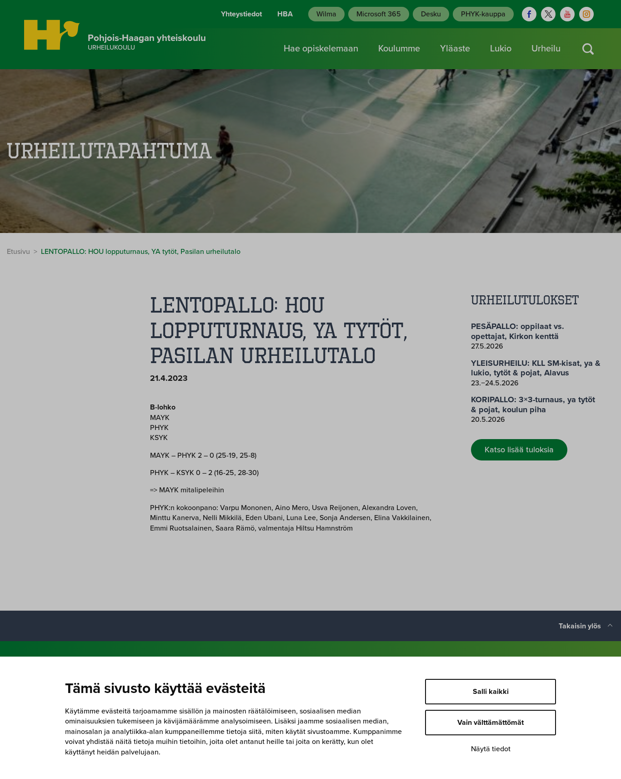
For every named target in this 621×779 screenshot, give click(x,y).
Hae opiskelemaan (321, 48)
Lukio (500, 48)
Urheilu (546, 48)
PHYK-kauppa (483, 14)
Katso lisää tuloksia (519, 450)
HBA (285, 14)
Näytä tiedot (491, 749)
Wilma (326, 14)
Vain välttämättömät (490, 722)
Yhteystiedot (241, 14)
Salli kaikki (491, 691)
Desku (431, 14)
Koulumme (399, 48)
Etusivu (18, 251)
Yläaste (455, 48)
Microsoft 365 (378, 14)
